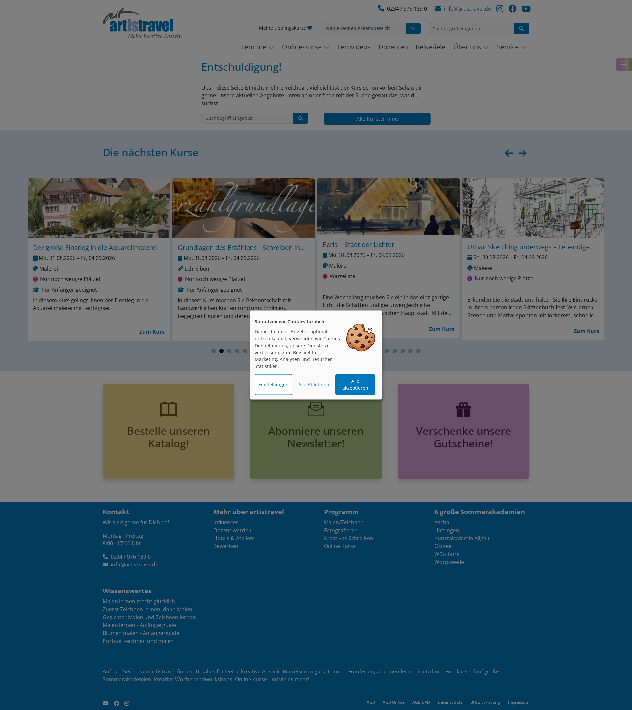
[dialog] (316, 355)
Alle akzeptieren (355, 384)
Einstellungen (273, 384)
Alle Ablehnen (313, 384)
